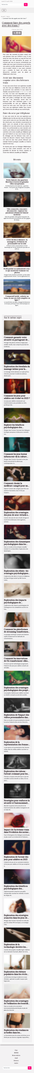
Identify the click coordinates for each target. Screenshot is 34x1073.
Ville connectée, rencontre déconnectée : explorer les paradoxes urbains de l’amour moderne (17, 212)
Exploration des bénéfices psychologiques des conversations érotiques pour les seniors (16, 890)
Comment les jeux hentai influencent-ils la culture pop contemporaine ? (15, 456)
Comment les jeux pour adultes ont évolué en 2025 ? (17, 396)
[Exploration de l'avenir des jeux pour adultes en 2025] (17, 847)
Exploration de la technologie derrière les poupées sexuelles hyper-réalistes (15, 948)
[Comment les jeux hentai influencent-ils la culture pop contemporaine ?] (17, 444)
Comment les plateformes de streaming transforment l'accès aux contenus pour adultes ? (16, 633)
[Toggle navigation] (4, 10)
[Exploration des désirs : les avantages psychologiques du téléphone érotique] (17, 561)
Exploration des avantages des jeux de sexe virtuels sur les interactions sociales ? (17, 515)
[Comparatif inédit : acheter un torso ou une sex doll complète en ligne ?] (16, 286)
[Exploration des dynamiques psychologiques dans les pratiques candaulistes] (17, 532)
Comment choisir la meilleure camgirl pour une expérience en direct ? (16, 486)
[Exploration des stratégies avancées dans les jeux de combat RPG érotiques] (17, 906)
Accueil (3, 16)
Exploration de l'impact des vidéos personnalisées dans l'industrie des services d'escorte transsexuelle (16, 719)
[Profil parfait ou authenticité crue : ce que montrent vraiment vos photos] (16, 259)
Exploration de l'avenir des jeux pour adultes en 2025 (16, 858)
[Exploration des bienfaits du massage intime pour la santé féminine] (17, 357)
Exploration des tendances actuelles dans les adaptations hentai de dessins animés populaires (16, 1034)
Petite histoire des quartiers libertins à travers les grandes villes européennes (17, 182)
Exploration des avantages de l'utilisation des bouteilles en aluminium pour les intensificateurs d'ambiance (17, 1005)
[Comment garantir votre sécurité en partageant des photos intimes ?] (17, 328)
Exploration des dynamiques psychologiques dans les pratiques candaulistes (17, 544)
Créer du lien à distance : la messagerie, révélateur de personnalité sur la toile (17, 241)
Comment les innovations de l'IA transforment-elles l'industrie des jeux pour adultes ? (15, 662)
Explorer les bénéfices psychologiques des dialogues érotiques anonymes (14, 429)
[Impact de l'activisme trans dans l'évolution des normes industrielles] (17, 820)
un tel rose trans (24, 92)
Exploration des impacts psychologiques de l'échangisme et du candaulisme (15, 604)
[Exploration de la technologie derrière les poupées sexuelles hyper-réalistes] (17, 935)
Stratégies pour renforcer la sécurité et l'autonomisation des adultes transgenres (17, 803)
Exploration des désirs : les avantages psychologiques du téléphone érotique (16, 573)
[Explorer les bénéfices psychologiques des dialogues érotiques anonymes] (17, 415)
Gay (16, 1050)
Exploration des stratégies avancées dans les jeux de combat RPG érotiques (16, 918)
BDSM (16, 1053)
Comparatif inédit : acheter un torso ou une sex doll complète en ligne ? (17, 298)
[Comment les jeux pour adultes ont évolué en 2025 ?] (17, 386)
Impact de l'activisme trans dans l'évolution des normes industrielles (16, 832)
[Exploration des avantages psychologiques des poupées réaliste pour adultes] (17, 678)
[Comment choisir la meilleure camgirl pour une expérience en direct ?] (17, 474)
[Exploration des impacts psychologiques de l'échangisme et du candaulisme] (17, 590)
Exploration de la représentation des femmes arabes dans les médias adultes (16, 746)
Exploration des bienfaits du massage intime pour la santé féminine (17, 369)
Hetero (16, 1060)
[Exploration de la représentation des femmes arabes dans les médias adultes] (17, 732)
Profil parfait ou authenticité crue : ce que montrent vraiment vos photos (17, 270)
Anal (16, 1058)
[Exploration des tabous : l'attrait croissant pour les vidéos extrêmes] (17, 762)
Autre (8, 16)
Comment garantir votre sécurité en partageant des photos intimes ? (16, 340)
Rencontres (16, 1055)
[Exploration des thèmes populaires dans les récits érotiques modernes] (17, 962)
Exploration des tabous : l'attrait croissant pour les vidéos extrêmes (16, 774)
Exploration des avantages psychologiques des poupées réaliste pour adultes (17, 690)
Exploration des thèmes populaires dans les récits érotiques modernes (15, 974)
